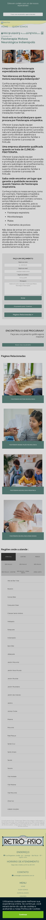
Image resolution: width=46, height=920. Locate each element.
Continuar (23, 915)
